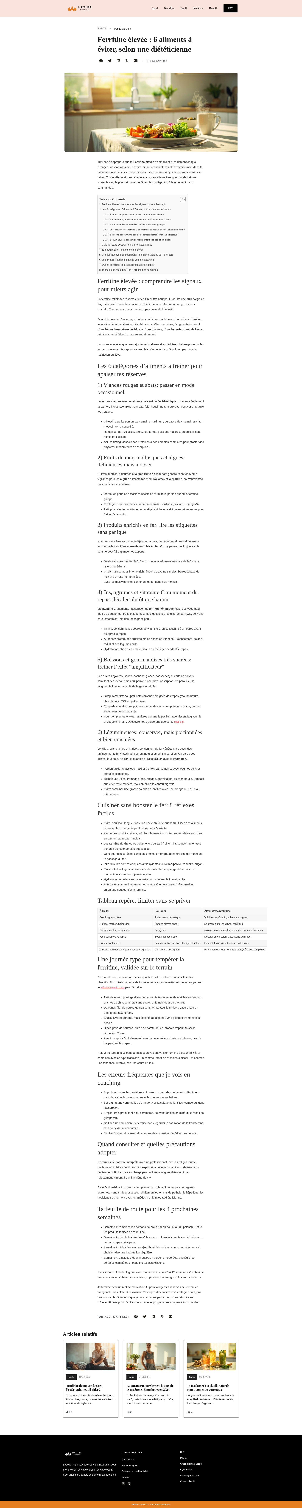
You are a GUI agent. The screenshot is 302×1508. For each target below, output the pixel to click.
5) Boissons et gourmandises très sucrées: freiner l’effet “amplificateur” (142, 234)
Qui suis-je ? (128, 1459)
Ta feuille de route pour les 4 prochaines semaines (130, 270)
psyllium (179, 721)
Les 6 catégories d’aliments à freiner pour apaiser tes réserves (136, 209)
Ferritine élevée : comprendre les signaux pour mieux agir (134, 204)
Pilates (183, 1458)
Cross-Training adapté (191, 1464)
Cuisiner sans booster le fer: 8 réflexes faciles (127, 244)
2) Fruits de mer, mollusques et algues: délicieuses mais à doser (139, 219)
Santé (184, 8)
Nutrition (198, 8)
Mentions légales (130, 1465)
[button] (101, 60)
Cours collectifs (187, 1481)
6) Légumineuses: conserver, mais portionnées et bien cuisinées (139, 239)
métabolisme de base (112, 987)
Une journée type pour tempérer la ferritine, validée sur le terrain (137, 254)
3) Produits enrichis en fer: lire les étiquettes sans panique (136, 224)
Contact (125, 1477)
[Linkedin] (129, 1483)
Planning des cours (189, 1475)
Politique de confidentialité (135, 1471)
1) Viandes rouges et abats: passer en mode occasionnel (135, 214)
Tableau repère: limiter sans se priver (122, 249)
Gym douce (186, 1469)
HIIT (182, 1452)
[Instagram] (123, 1483)
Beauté (213, 8)
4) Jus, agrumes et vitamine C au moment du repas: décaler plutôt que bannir (146, 229)
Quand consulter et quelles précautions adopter (128, 265)
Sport (155, 8)
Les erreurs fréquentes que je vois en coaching (128, 259)
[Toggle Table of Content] (181, 199)
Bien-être (169, 8)
